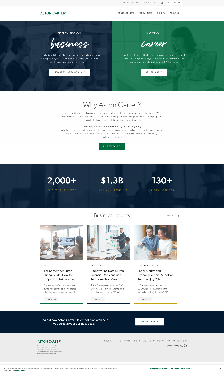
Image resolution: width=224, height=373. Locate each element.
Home (53, 13)
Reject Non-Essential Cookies (181, 368)
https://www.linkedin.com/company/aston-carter (169, 345)
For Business (145, 13)
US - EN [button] (155, 3)
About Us (174, 13)
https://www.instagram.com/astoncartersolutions (181, 345)
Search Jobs (152, 72)
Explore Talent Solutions (68, 72)
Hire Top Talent (112, 146)
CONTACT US (146, 3)
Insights (161, 13)
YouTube (177, 345)
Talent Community (174, 3)
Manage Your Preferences (159, 368)
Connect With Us (149, 322)
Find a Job (125, 3)
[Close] (220, 368)
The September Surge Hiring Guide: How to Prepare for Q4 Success (61, 264)
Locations (136, 3)
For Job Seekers (126, 13)
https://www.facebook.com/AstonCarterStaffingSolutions (173, 345)
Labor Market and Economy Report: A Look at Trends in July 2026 (155, 264)
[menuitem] (127, 16)
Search (185, 345)
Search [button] (162, 3)
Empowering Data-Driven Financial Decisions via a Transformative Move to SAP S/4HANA (108, 264)
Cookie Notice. (20, 370)
